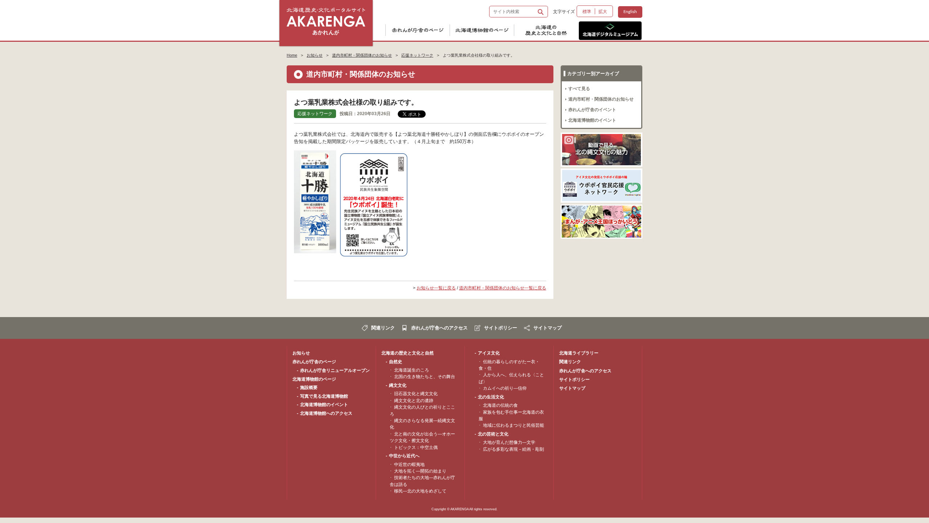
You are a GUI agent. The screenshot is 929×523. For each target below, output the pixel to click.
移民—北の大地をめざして (420, 491)
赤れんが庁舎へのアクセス (439, 328)
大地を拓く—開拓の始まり (420, 471)
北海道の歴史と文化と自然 (550, 31)
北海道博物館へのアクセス (326, 413)
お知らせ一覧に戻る (436, 288)
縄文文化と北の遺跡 (413, 400)
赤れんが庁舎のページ (421, 31)
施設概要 (309, 387)
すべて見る (579, 88)
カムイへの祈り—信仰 (505, 388)
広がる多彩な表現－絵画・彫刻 (513, 449)
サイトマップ (547, 328)
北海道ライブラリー (578, 353)
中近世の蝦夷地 (409, 464)
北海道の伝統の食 (500, 405)
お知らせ (315, 55)
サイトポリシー (500, 328)
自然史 (395, 362)
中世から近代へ (404, 456)
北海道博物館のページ (486, 31)
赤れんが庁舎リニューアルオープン (335, 370)
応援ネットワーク (417, 55)
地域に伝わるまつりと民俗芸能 (513, 425)
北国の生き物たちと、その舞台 (424, 376)
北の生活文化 (491, 397)
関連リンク (383, 328)
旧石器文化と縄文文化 (416, 394)
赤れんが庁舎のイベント (592, 110)
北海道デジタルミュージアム (610, 31)
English (630, 11)
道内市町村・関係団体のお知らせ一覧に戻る (502, 288)
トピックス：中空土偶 (416, 447)
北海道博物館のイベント (592, 120)
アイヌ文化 (489, 353)
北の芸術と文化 (493, 434)
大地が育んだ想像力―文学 (509, 442)
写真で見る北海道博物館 (324, 396)
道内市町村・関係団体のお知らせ (362, 55)
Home (292, 55)
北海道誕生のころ (411, 370)
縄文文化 (397, 385)
